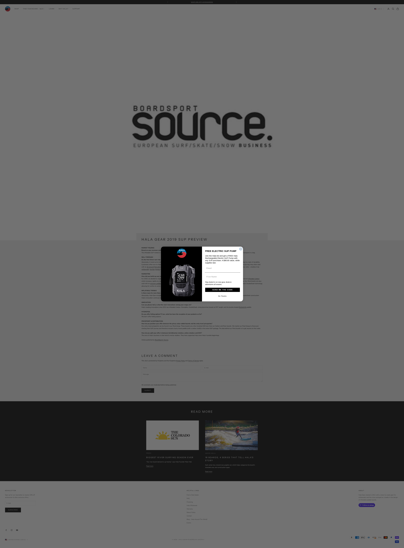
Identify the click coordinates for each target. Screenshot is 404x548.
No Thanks (222, 296)
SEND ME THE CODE (222, 290)
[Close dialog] (240, 249)
